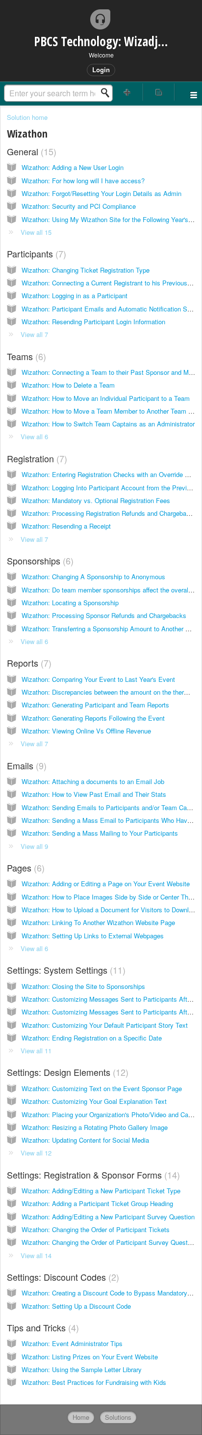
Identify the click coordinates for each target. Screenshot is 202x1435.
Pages (24, 867)
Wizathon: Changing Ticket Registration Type (86, 270)
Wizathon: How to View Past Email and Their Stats (94, 794)
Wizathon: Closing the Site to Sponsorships (83, 986)
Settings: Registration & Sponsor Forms (92, 1174)
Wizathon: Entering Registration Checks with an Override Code (111, 474)
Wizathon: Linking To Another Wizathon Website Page (98, 922)
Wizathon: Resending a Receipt (66, 526)
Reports (28, 662)
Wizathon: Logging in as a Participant (74, 295)
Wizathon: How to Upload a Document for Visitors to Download (110, 909)
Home (81, 1417)
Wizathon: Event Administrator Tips (72, 1343)
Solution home (27, 117)
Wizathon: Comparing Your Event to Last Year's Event (98, 679)
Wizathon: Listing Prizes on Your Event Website (90, 1356)
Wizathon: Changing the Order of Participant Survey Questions (111, 1242)
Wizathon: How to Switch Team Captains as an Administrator (108, 423)
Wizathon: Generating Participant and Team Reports (95, 704)
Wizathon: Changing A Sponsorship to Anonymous (93, 576)
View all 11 (36, 1050)
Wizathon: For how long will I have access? (83, 180)
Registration (35, 458)
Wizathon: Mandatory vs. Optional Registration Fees (96, 500)
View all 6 (34, 436)
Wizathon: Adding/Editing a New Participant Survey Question (108, 1216)
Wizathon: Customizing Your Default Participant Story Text (105, 1025)
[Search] (108, 93)
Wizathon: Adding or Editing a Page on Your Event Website (106, 883)
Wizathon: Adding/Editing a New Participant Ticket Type (101, 1190)
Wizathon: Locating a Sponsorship (70, 602)
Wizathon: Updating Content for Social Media (85, 1140)
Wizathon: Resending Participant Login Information (93, 321)
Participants (35, 253)
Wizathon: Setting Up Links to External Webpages (93, 935)
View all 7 (34, 334)
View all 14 (36, 1255)
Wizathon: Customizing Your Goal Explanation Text (94, 1101)
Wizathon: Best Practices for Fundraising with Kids (94, 1382)
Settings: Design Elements (66, 1072)
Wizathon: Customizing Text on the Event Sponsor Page (102, 1088)
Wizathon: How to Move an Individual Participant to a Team (106, 398)
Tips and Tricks (41, 1327)
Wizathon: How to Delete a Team (68, 385)
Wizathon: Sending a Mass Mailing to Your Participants (100, 833)
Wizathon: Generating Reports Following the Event (93, 718)
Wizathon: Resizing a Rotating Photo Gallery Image (95, 1127)
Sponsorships (39, 560)
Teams (25, 356)
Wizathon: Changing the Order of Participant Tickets (96, 1229)
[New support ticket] (127, 92)
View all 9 (34, 846)
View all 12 (36, 1152)
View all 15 (36, 232)
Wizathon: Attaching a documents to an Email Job (93, 781)
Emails (25, 765)
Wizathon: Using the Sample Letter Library (82, 1369)
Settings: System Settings (65, 969)
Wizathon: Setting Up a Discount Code (76, 1306)
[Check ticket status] (159, 92)
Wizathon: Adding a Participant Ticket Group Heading (97, 1203)
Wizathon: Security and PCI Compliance (79, 206)
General (30, 151)
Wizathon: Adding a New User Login (73, 167)
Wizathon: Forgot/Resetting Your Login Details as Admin (101, 193)
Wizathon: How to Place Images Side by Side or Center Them (109, 896)
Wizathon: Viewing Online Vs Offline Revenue (86, 730)
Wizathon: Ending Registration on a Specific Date (92, 1037)
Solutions (118, 1417)
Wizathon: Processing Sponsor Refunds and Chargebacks (104, 615)
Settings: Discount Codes (61, 1276)
